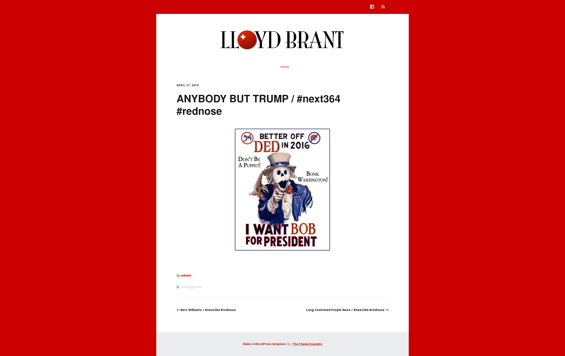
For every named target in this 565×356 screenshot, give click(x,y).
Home (284, 67)
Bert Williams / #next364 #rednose (208, 310)
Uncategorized (191, 287)
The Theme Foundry (307, 344)
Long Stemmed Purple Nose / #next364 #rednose (345, 310)
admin (186, 275)
